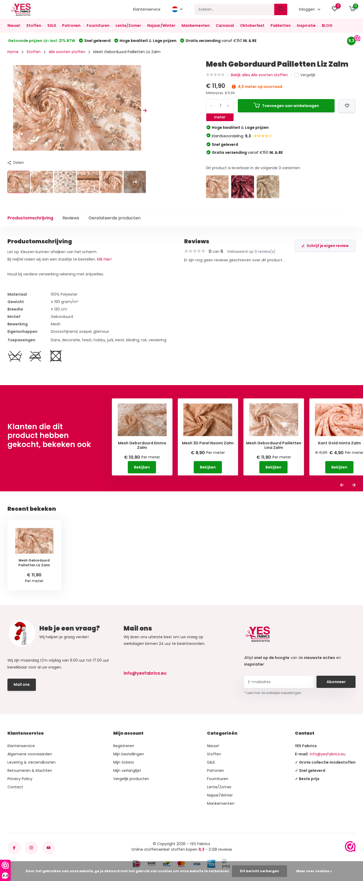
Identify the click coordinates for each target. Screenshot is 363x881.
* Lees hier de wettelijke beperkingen (272, 693)
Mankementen (196, 25)
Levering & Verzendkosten (31, 762)
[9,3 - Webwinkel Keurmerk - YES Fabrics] (350, 846)
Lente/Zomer (128, 25)
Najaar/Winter (161, 25)
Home (13, 51)
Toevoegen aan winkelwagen (290, 105)
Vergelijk (307, 75)
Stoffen (33, 25)
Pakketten (281, 25)
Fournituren (98, 25)
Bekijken (142, 467)
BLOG (327, 25)
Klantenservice (147, 9)
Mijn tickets (123, 762)
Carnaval (225, 25)
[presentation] (9, 110)
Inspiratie (306, 25)
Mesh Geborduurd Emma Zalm (142, 445)
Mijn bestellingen (128, 754)
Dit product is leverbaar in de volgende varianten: (253, 168)
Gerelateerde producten (114, 218)
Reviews (70, 218)
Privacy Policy (19, 778)
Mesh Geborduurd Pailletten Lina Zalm (273, 445)
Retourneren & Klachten (29, 770)
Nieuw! (13, 25)
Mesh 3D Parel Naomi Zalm (208, 443)
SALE (51, 25)
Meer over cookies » (314, 871)
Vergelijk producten (131, 778)
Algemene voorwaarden (29, 754)
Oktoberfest (252, 25)
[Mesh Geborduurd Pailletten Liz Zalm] (217, 186)
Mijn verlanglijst (127, 770)
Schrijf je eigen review (328, 245)
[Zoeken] (281, 9)
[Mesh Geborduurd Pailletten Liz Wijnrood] (242, 186)
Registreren (123, 745)
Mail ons (22, 684)
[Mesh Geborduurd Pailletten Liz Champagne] (268, 186)
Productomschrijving (30, 218)
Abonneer (336, 681)
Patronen (71, 25)
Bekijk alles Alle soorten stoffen (259, 75)
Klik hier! (104, 259)
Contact (15, 787)
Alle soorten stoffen (67, 51)
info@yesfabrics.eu (145, 673)
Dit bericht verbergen (259, 871)
